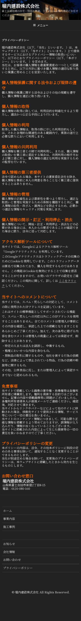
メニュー (42, 25)
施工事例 (9, 527)
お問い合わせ (12, 560)
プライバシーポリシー (18, 568)
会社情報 (9, 552)
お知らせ (9, 544)
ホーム (7, 511)
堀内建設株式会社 (21, 5)
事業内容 (9, 519)
